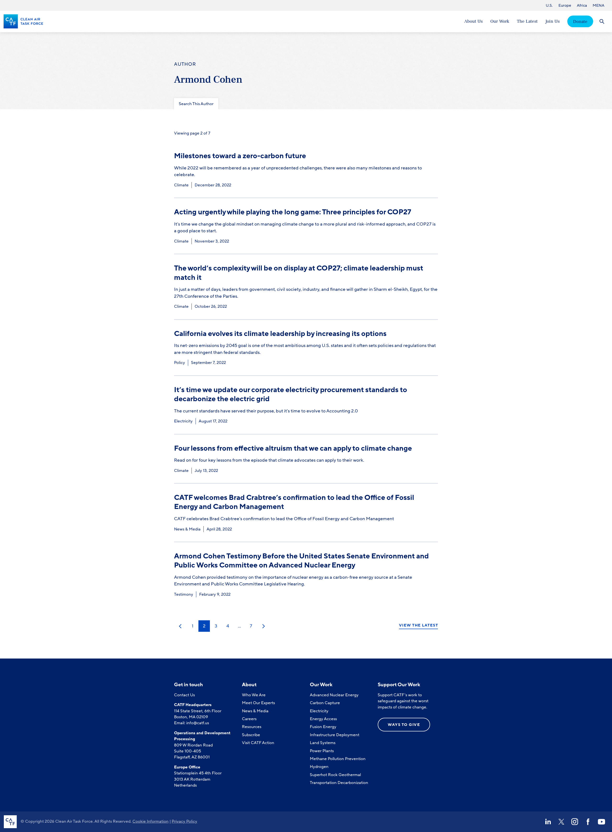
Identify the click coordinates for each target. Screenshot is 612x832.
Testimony (183, 594)
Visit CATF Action (258, 743)
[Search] (601, 21)
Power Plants (322, 751)
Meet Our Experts (258, 703)
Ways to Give (404, 724)
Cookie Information (150, 821)
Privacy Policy (184, 821)
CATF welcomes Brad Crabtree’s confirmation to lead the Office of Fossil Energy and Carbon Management (294, 502)
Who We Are (254, 695)
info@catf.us (197, 723)
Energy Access (323, 719)
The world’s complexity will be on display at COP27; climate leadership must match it (298, 273)
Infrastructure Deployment (334, 735)
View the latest (418, 625)
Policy (179, 362)
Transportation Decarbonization (339, 782)
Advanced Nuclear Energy (334, 695)
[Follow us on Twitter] (561, 822)
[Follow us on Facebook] (588, 822)
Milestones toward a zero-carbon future (240, 156)
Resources (251, 726)
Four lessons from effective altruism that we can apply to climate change (293, 448)
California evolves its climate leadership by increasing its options (280, 333)
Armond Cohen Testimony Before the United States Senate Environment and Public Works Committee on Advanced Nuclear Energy (301, 560)
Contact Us (184, 695)
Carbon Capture (325, 703)
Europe (564, 5)
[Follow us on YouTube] (601, 822)
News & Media (187, 529)
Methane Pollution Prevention (338, 759)
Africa (582, 5)
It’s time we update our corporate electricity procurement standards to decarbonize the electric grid (290, 394)
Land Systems (322, 743)
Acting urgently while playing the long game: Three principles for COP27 (292, 212)
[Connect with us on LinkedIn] (548, 822)
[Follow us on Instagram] (575, 822)
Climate (181, 185)
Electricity (183, 421)
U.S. (549, 5)
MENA (598, 5)
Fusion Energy (323, 726)
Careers (249, 719)
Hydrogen (319, 766)
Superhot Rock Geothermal (335, 775)
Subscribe (251, 735)
